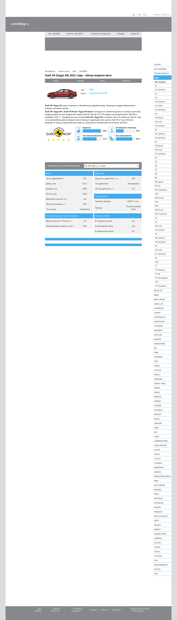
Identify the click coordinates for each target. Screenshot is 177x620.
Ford (157, 366)
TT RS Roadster (161, 278)
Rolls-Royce (161, 516)
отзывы (80, 81)
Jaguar (158, 423)
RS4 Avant (159, 198)
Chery (157, 313)
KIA (155, 432)
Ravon (157, 507)
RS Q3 (157, 186)
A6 (156, 142)
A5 (156, 130)
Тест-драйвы (54, 34)
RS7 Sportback (161, 214)
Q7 (156, 170)
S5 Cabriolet (160, 238)
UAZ (156, 560)
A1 (156, 86)
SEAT (156, 521)
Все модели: (160, 82)
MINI (156, 481)
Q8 (156, 174)
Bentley (158, 290)
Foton (157, 370)
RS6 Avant (159, 210)
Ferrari (158, 357)
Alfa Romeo (160, 69)
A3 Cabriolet (160, 102)
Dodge (157, 339)
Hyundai (158, 410)
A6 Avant (158, 150)
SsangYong (160, 534)
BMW (156, 295)
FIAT (156, 361)
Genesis (158, 379)
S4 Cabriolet (160, 230)
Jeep (156, 428)
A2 (156, 94)
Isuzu (157, 419)
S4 (156, 222)
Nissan (157, 490)
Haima (157, 388)
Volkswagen (160, 565)
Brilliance (159, 299)
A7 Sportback (160, 154)
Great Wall (160, 383)
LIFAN (156, 454)
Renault (158, 512)
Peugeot (158, 498)
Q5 (156, 166)
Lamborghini (161, 441)
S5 (156, 234)
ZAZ (156, 574)
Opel (156, 494)
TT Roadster (160, 270)
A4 (156, 114)
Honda (157, 401)
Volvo (157, 569)
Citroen (158, 326)
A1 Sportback (160, 90)
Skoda (157, 525)
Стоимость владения (100, 34)
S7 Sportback (160, 254)
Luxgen (158, 463)
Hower (157, 405)
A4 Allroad (159, 118)
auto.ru (20, 24)
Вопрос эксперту (75, 34)
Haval (157, 392)
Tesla (157, 551)
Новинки (116, 610)
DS (155, 348)
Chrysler (159, 321)
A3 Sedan (159, 106)
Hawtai (157, 397)
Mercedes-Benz (162, 476)
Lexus (157, 450)
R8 (156, 178)
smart (157, 529)
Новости (135, 34)
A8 (156, 158)
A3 (156, 98)
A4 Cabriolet (160, 126)
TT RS (157, 274)
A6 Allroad (159, 146)
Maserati (159, 467)
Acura (157, 64)
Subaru (158, 538)
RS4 (156, 194)
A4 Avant (158, 122)
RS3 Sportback (161, 190)
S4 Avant (158, 226)
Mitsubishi (159, 485)
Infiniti (158, 414)
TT (156, 266)
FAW (156, 352)
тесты (56, 81)
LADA (156, 436)
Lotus (157, 459)
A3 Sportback (160, 110)
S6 (156, 246)
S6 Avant (158, 250)
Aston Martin (161, 73)
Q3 (156, 162)
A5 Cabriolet (160, 134)
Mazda (157, 472)
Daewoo (158, 330)
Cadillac (158, 304)
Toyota (158, 556)
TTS (156, 282)
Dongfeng (159, 344)
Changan (159, 308)
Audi (156, 78)
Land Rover (160, 445)
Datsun (158, 335)
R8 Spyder (159, 182)
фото (102, 81)
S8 (156, 258)
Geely (157, 375)
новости (126, 81)
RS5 (156, 202)
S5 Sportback (160, 242)
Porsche (158, 503)
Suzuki (157, 543)
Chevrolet (160, 317)
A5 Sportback (160, 138)
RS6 (156, 206)
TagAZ (157, 547)
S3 (156, 218)
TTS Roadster (160, 286)
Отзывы (120, 34)
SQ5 (156, 262)
